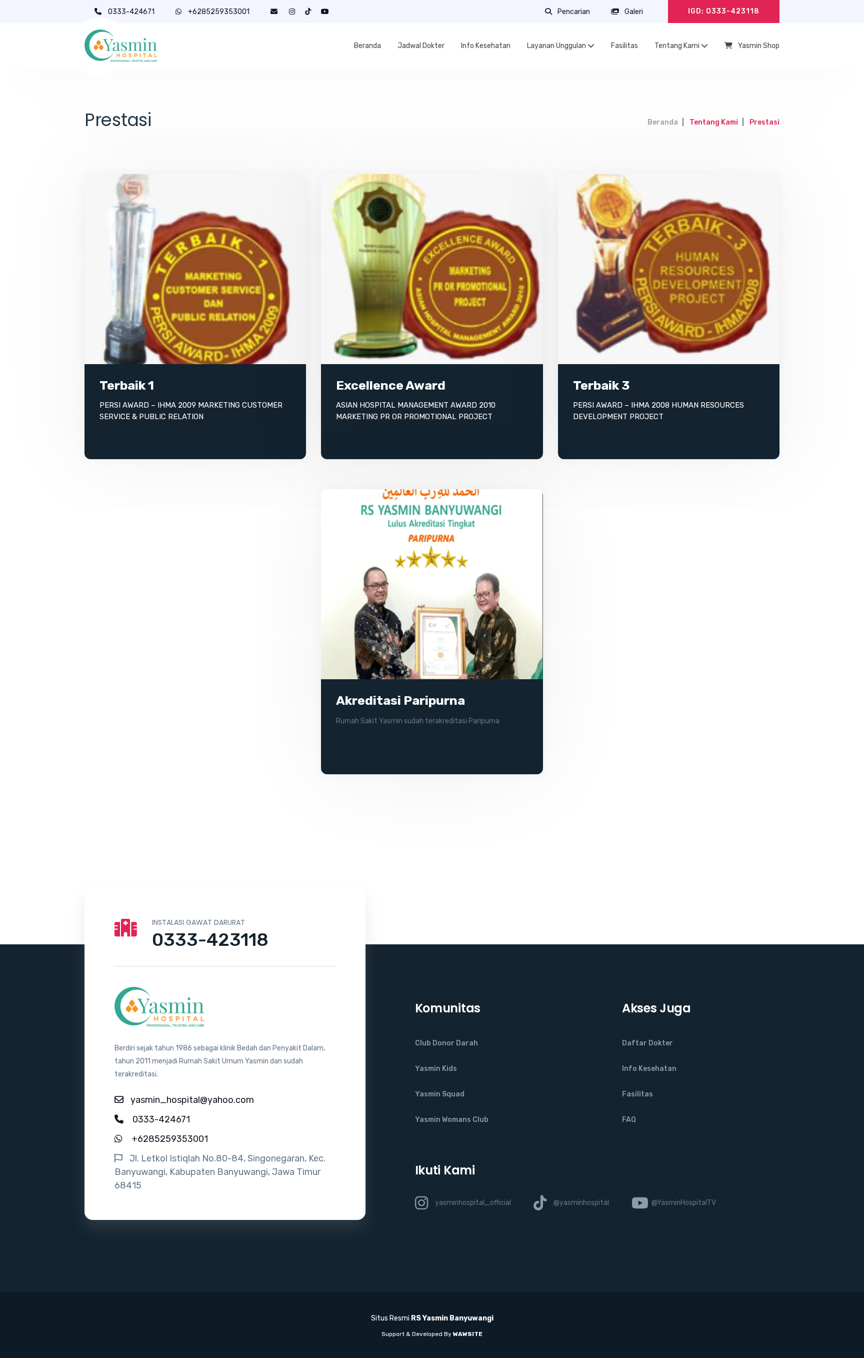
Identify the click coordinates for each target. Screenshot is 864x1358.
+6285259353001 (218, 12)
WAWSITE (467, 1333)
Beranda (367, 46)
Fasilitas (624, 46)
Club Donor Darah (446, 1043)
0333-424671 (132, 12)
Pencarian (573, 12)
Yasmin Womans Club (451, 1119)
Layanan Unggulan (557, 46)
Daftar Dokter (647, 1043)
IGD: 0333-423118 (724, 11)
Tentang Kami (677, 46)
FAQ (629, 1119)
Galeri (633, 12)
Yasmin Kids (436, 1068)
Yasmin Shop (758, 46)
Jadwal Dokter (421, 46)
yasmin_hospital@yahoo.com (192, 1099)
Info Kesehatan (485, 46)
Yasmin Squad (439, 1094)
